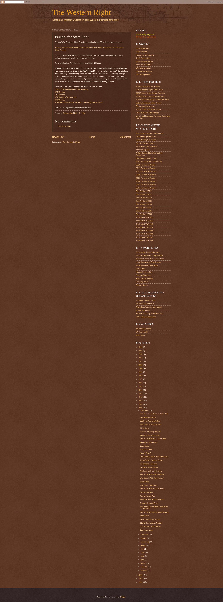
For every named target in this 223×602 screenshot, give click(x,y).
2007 (141, 579)
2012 (141, 397)
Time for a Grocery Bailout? (150, 432)
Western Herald (142, 332)
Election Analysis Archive (145, 106)
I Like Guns (144, 428)
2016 (141, 383)
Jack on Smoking (146, 492)
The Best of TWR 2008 (144, 234)
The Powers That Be (143, 65)
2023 (141, 358)
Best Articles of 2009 (144, 201)
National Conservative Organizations (149, 256)
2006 (141, 582)
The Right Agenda (142, 150)
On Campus (60, 95)
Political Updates (142, 48)
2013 (141, 394)
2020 (141, 368)
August (143, 545)
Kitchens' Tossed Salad (149, 467)
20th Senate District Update (150, 526)
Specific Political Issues (145, 143)
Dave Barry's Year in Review (150, 425)
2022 (141, 361)
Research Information (144, 272)
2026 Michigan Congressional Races (149, 90)
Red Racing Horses (143, 75)
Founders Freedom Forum (145, 300)
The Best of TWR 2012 (144, 221)
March (143, 563)
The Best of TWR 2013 (144, 217)
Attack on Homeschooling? (150, 435)
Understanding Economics (146, 137)
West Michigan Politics (144, 62)
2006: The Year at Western (146, 188)
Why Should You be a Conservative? (149, 133)
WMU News (140, 335)
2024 (141, 354)
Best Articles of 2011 (144, 194)
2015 (141, 386)
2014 (141, 390)
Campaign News (142, 282)
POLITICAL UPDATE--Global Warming (154, 512)
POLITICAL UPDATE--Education (152, 489)
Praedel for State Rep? (148, 442)
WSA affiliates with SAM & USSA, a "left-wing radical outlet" (79, 102)
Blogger (123, 597)
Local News (144, 446)
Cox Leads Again (146, 530)
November (145, 535)
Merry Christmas (146, 449)
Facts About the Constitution (146, 146)
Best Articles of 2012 (144, 191)
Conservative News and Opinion (148, 252)
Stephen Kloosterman (144, 71)
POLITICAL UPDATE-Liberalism (152, 475)
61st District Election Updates (151, 523)
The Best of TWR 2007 (144, 237)
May (142, 556)
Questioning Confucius (148, 464)
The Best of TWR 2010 (144, 227)
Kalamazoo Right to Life (145, 304)
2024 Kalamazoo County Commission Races (152, 100)
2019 (141, 372)
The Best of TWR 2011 (144, 224)
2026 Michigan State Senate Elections (150, 93)
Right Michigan (141, 52)
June (143, 553)
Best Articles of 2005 (144, 214)
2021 (141, 365)
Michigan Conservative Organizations (150, 259)
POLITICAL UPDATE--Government (153, 439)
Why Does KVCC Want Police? (152, 478)
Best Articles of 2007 (144, 208)
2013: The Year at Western (146, 165)
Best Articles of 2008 (144, 204)
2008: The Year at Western (146, 181)
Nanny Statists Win (147, 496)
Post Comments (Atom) (71, 142)
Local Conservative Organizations (148, 262)
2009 (141, 408)
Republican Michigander (145, 55)
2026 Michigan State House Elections (150, 96)
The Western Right (81, 12)
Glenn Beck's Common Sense (151, 460)
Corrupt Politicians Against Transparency (71, 89)
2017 (141, 379)
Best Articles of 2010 (144, 198)
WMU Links (140, 269)
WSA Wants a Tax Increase (66, 97)
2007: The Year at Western (146, 185)
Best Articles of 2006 (144, 211)
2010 (141, 404)
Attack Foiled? (145, 453)
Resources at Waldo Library (146, 158)
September (145, 542)
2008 (141, 575)
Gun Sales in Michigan (148, 485)
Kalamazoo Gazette (143, 329)
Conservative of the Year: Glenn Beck (154, 457)
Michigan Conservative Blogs (147, 265)
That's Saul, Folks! (143, 58)
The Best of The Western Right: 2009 (154, 414)
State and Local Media (144, 279)
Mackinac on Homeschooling (151, 471)
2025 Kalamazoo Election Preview (149, 103)
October (144, 538)
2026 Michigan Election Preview (148, 86)
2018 (141, 376)
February (144, 567)
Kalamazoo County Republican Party (150, 314)
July (142, 549)
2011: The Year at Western (146, 171)
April (143, 560)
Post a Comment (64, 126)
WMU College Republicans (146, 317)
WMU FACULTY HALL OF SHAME (149, 162)
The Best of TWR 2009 (144, 231)
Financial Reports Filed (148, 503)
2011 (141, 401)
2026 (141, 347)
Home (92, 137)
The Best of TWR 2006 (144, 240)
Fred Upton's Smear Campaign (147, 113)
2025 (141, 351)
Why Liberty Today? (143, 68)
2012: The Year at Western (146, 168)
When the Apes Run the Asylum (152, 499)
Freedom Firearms (143, 310)
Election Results (142, 285)
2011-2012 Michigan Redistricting (148, 109)
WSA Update (60, 92)
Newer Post (58, 137)
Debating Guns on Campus (150, 519)
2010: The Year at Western (146, 175)
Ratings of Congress (143, 275)
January (144, 570)
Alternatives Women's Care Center (149, 307)
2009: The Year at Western (146, 178)
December (145, 411)
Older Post (125, 137)
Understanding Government (146, 140)
